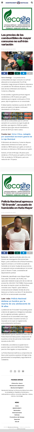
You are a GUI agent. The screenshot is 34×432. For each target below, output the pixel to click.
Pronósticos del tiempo (17, 417)
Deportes (17, 419)
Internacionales (17, 412)
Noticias (17, 415)
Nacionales (17, 410)
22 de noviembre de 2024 (8, 49)
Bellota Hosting (21, 429)
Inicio (17, 406)
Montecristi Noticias (13, 427)
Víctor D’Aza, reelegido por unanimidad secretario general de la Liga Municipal (16, 136)
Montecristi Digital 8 (17, 387)
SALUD (17, 421)
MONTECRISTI (17, 408)
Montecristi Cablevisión (17, 385)
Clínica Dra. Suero (17, 383)
